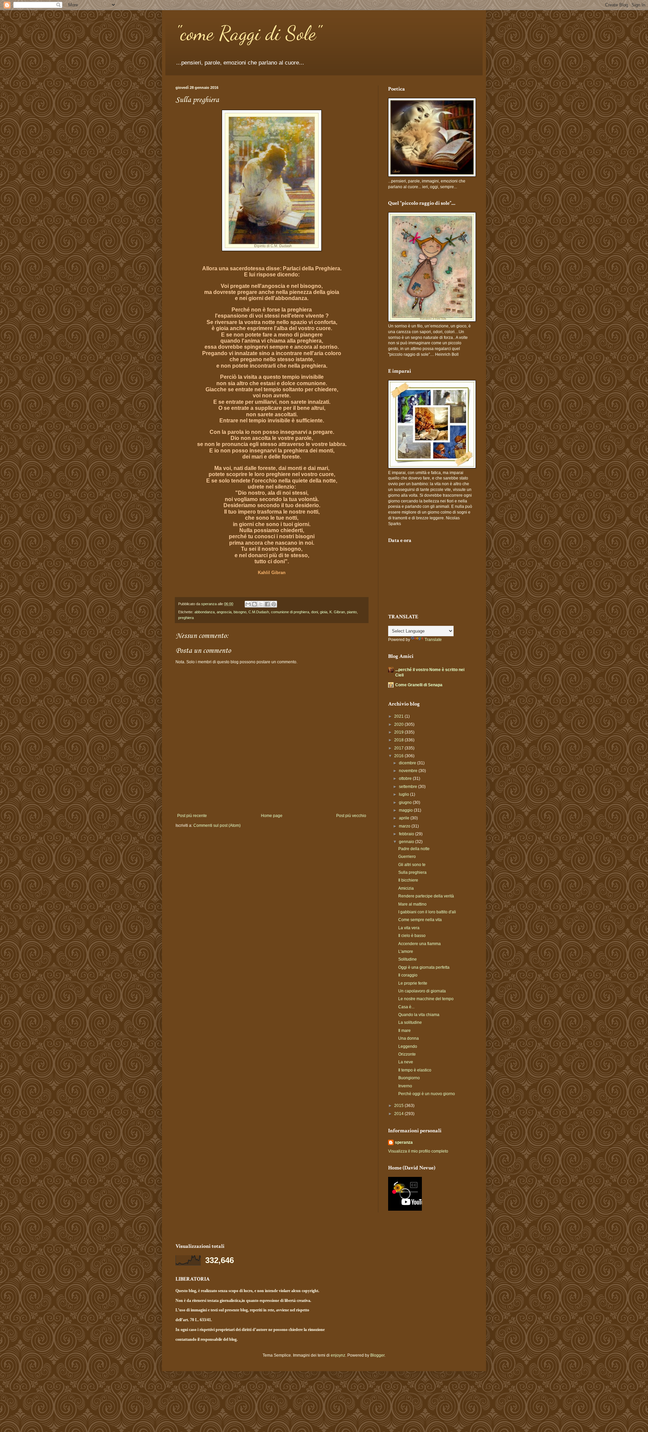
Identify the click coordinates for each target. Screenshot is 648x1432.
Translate (433, 639)
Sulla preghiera (412, 872)
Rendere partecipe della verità (426, 896)
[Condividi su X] (261, 604)
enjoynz (338, 1355)
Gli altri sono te (412, 864)
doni (314, 612)
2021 (399, 716)
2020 (399, 724)
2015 (399, 1105)
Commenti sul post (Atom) (217, 825)
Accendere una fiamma (419, 943)
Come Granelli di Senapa (418, 685)
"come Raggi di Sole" (248, 33)
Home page (271, 815)
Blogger (377, 1355)
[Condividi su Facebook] (267, 604)
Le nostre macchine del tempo (426, 998)
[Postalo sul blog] (254, 604)
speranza (404, 1142)
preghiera (186, 618)
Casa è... (406, 1007)
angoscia (224, 612)
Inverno (405, 1086)
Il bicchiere (408, 880)
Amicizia (406, 888)
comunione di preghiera (290, 612)
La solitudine (410, 1022)
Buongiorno (409, 1078)
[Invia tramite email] (248, 604)
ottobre (406, 778)
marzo (405, 826)
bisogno (240, 612)
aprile (404, 818)
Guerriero (407, 856)
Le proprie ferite (412, 983)
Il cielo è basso (412, 935)
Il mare (404, 1030)
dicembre (408, 763)
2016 (399, 756)
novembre (408, 770)
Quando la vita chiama (418, 1014)
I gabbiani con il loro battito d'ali (427, 912)
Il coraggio (407, 975)
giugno (406, 802)
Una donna (408, 1038)
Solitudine (407, 959)
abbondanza (204, 612)
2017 (399, 748)
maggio (406, 810)
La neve (405, 1062)
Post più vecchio (351, 815)
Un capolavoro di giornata (422, 991)
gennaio (407, 841)
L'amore (405, 951)
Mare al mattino (412, 904)
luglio (404, 794)
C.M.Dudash (258, 612)
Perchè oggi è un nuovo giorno (426, 1093)
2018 (399, 740)
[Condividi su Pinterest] (273, 604)
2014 (399, 1113)
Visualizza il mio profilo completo (418, 1151)
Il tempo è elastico (414, 1070)
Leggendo (407, 1046)
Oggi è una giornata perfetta (424, 967)
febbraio (407, 834)
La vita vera (409, 927)
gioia (323, 612)
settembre (408, 786)
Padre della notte (414, 848)
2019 (399, 732)
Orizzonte (407, 1054)
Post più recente (192, 815)
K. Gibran (337, 612)
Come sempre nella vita (420, 919)
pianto (352, 612)
